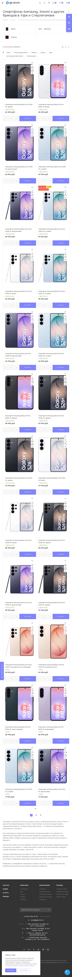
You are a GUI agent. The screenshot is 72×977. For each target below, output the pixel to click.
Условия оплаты (44, 891)
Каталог (6, 885)
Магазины (42, 889)
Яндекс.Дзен (48, 949)
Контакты (23, 899)
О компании (24, 889)
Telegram (34, 949)
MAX (38, 949)
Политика (42, 899)
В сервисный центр (2, 670)
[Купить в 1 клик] (32, 69)
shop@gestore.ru (37, 920)
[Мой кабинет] (49, 3)
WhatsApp (43, 949)
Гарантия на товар (45, 897)
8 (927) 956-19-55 (31, 916)
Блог (21, 891)
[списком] (65, 46)
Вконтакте (24, 949)
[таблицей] (68, 46)
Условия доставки (45, 894)
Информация (44, 885)
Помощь (59, 885)
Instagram (29, 949)
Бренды (6, 896)
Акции (5, 889)
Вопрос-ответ (60, 897)
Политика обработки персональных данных (19, 965)
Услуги (6, 892)
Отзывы (22, 897)
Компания (24, 885)
